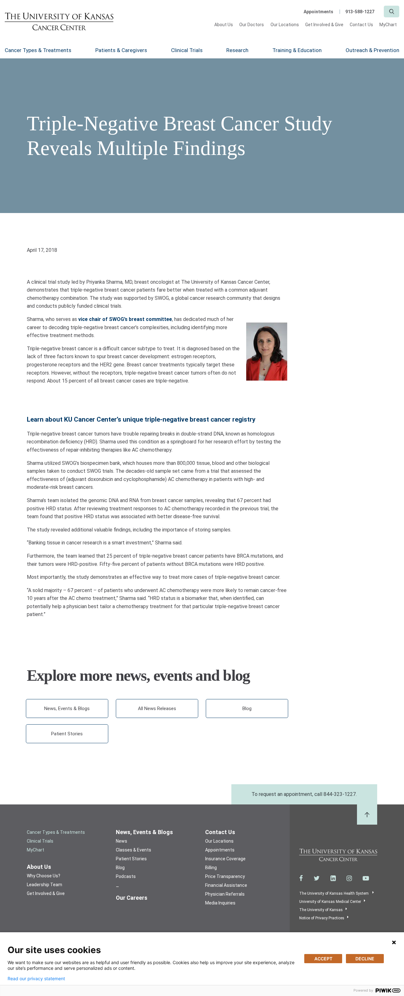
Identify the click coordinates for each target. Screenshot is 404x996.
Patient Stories (67, 734)
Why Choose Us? (43, 875)
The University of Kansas (321, 910)
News (121, 841)
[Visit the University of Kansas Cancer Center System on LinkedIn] (333, 878)
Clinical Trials (187, 50)
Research (237, 50)
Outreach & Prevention (372, 50)
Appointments (318, 11)
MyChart (388, 24)
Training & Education (297, 50)
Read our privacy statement (36, 978)
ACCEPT (323, 958)
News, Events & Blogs (67, 708)
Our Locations (284, 24)
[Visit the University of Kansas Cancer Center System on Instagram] (349, 878)
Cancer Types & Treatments (38, 50)
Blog (247, 708)
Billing (211, 867)
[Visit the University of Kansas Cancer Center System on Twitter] (317, 878)
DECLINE (364, 958)
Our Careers (131, 897)
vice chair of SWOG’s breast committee (125, 319)
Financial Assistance (226, 885)
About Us (223, 24)
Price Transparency (225, 876)
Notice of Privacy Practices (321, 918)
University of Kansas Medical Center (330, 901)
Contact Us (361, 24)
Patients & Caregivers (121, 50)
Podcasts (126, 876)
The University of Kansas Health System (334, 893)
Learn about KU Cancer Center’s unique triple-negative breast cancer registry (141, 419)
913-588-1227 (359, 11)
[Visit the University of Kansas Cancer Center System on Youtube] (366, 878)
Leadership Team (44, 884)
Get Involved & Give (324, 24)
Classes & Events (133, 849)
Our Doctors (251, 24)
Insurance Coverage (225, 858)
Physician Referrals (225, 894)
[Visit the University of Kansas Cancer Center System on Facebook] (301, 878)
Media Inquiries (220, 902)
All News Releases (157, 708)
